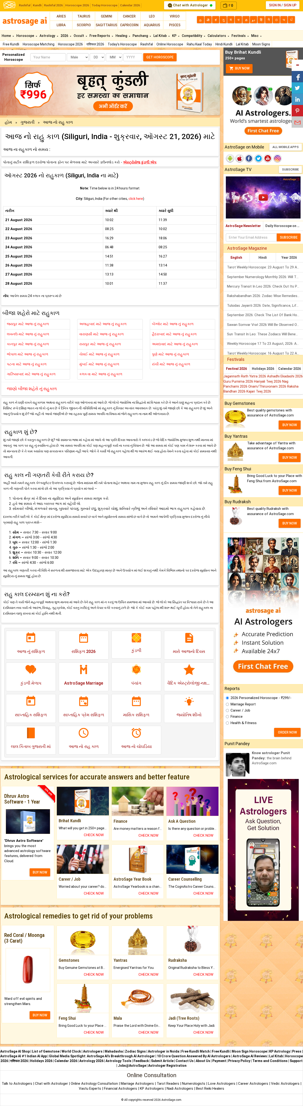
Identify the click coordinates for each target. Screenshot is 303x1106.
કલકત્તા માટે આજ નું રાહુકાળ (100, 374)
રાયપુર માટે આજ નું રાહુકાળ (100, 344)
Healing (122, 36)
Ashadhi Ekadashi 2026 (285, 376)
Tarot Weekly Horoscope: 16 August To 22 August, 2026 (265, 353)
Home (7, 36)
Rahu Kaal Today (199, 44)
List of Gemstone (45, 1051)
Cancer (129, 16)
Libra (61, 25)
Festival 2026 (236, 369)
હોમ (8, 122)
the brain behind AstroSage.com (271, 758)
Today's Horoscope (122, 44)
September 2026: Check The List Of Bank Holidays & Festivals (265, 315)
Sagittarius (106, 25)
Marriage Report (243, 704)
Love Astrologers (221, 1083)
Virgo (175, 16)
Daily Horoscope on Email (284, 226)
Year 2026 (289, 257)
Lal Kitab (242, 44)
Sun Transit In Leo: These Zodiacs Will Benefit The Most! (265, 334)
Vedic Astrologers (285, 1083)
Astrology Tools (118, 1061)
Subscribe (290, 169)
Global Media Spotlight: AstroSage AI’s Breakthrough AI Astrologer (102, 1056)
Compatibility (192, 36)
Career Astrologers (253, 1083)
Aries (61, 16)
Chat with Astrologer (190, 5)
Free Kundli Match (195, 1051)
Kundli (37, 5)
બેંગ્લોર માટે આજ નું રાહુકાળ (173, 324)
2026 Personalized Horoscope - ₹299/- (261, 698)
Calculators (217, 36)
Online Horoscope (169, 44)
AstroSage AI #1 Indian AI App (23, 1056)
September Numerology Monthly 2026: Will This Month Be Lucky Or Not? (265, 277)
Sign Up (290, 5)
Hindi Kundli (223, 44)
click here (136, 199)
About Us (203, 1061)
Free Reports (100, 36)
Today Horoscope (104, 5)
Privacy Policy (239, 1061)
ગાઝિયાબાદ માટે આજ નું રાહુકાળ (31, 374)
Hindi (262, 257)
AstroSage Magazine (247, 248)
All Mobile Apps (285, 147)
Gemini (106, 16)
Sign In (275, 5)
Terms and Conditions (270, 1061)
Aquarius (152, 25)
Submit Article (162, 1061)
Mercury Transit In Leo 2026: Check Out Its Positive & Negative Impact (265, 286)
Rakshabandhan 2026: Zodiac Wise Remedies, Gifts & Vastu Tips (265, 296)
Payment (219, 1061)
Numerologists (194, 1083)
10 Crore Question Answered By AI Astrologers (194, 1056)
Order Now (287, 732)
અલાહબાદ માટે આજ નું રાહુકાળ (103, 324)
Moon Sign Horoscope (249, 1051)
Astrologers (92, 1051)
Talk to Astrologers (17, 1083)
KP (174, 36)
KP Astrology (279, 1051)
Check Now (94, 835)
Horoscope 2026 (77, 5)
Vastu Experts (90, 1088)
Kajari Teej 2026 (258, 391)
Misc (255, 36)
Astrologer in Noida (163, 1051)
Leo (152, 16)
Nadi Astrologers (180, 1088)
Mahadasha (114, 1051)
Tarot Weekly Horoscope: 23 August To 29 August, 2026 (265, 267)
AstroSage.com (171, 1100)
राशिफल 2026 (95, 44)
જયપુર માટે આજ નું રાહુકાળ (28, 324)
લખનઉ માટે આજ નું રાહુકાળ (28, 334)
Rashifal (24, 5)
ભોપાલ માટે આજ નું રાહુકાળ (27, 354)
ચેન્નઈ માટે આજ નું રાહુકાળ (99, 354)
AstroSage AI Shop (15, 1051)
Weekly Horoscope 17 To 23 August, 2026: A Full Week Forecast (265, 343)
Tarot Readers (168, 1083)
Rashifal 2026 (53, 5)
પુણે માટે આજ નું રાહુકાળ (170, 354)
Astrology (48, 36)
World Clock (71, 1051)
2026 (65, 36)
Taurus (83, 16)
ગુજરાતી (27, 122)
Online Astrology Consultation (95, 1083)
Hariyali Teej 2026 (268, 381)
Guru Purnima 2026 (238, 381)
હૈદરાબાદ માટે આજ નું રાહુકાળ (174, 334)
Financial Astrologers (120, 1088)
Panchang (141, 36)
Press (296, 1051)
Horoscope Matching (38, 44)
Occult (79, 36)
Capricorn (129, 25)
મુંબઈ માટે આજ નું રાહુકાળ (99, 364)
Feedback (141, 1061)
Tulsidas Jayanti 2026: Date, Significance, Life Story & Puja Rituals (265, 305)
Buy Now (242, 68)
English (236, 257)
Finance (237, 716)
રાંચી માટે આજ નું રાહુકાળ (171, 364)
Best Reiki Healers (210, 1088)
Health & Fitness (244, 723)
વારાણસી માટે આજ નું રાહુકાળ (101, 334)
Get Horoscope (160, 57)
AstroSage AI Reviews (250, 1056)
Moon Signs (261, 44)
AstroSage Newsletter (243, 226)
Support (296, 1061)
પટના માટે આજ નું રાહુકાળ (27, 364)
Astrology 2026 (91, 1061)
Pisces (174, 25)
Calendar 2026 (130, 5)
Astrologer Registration (167, 1065)
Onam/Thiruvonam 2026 (267, 386)
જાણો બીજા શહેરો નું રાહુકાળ (32, 388)
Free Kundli (11, 44)
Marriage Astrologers (138, 1083)
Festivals (239, 36)
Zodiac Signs (135, 1051)
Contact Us (185, 1061)
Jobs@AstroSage (132, 1065)
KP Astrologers (152, 1088)
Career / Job (240, 710)
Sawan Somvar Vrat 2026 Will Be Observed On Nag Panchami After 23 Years (265, 325)
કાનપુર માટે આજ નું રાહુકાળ (28, 344)
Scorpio (84, 25)
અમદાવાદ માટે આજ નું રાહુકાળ (175, 344)
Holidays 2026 (263, 369)
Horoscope (25, 36)
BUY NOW (40, 872)
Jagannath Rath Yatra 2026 (245, 376)
